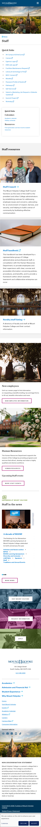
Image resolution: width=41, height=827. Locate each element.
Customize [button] (4, 823)
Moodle (8, 78)
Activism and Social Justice (13, 550)
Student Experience (11, 691)
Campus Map (6, 721)
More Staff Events (13, 483)
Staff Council (9, 187)
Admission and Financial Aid (15, 687)
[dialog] (20, 820)
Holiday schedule (10, 120)
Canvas (8, 58)
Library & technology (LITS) (15, 72)
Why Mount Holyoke (11, 696)
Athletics (5, 714)
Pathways (9, 85)
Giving (4, 701)
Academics (7, 683)
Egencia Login (11, 61)
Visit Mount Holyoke (9, 704)
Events (4, 708)
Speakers (18, 558)
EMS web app (10, 65)
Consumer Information (9, 724)
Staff (5, 560)
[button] (2, 574)
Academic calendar (11, 118)
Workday (9, 101)
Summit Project (11, 98)
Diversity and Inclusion (11, 556)
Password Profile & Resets (15, 82)
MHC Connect (10, 75)
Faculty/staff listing (12, 319)
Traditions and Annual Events (14, 562)
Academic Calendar (9, 711)
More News (9, 580)
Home (5, 37)
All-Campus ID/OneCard (14, 55)
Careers (4, 718)
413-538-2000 (20, 673)
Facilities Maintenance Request (17, 68)
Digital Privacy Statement (11, 811)
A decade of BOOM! (12, 534)
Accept (34, 823)
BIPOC (5, 552)
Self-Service (10, 89)
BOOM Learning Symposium (13, 554)
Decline (23, 823)
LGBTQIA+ (7, 558)
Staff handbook (10, 250)
